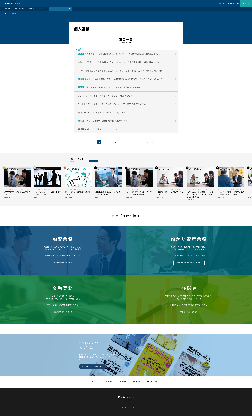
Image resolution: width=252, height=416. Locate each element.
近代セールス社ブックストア (92, 366)
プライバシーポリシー (153, 381)
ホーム (94, 381)
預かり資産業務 (19, 8)
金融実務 (31, 8)
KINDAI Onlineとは (108, 381)
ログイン (246, 3)
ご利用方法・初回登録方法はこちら (228, 3)
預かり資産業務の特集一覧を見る (189, 262)
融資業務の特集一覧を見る (63, 262)
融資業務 (8, 8)
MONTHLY (116, 161)
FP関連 (40, 8)
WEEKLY (104, 161)
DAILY (93, 161)
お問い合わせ (136, 381)
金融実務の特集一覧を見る (63, 312)
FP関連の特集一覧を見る (189, 312)
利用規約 (123, 381)
